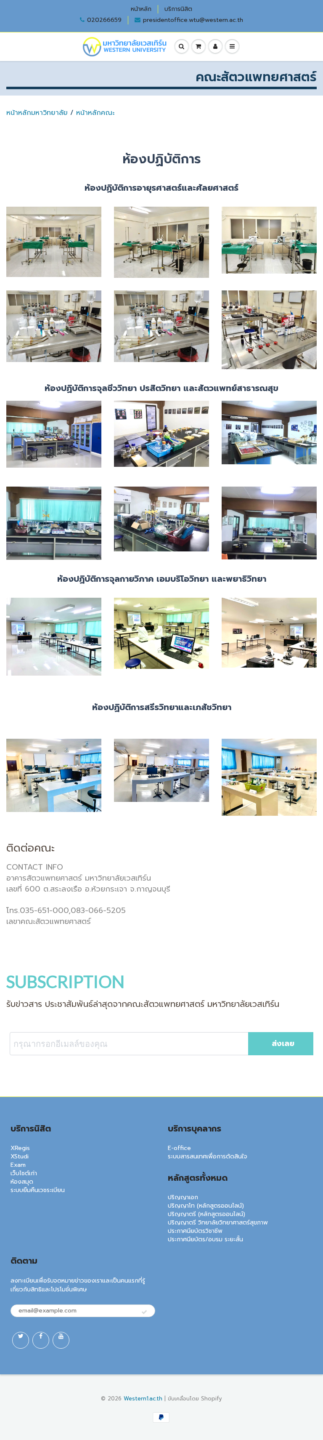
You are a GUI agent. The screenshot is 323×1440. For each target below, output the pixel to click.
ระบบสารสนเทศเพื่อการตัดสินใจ (207, 1156)
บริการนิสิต (178, 9)
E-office (179, 1148)
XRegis (20, 1148)
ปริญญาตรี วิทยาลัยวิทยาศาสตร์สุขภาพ (218, 1222)
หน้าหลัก (141, 9)
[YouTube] (61, 1340)
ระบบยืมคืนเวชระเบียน (38, 1190)
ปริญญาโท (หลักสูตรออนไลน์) (206, 1205)
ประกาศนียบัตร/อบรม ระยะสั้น (205, 1239)
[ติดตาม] (144, 1312)
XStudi (20, 1156)
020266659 (104, 20)
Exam (18, 1165)
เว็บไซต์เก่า (24, 1173)
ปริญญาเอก (183, 1197)
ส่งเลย (283, 1043)
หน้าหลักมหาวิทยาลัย (37, 113)
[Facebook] (40, 1340)
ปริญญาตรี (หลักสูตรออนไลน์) (206, 1214)
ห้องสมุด (22, 1181)
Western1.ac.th (143, 1399)
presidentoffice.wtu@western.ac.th (193, 20)
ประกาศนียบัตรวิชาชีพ (195, 1231)
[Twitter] (20, 1340)
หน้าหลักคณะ (95, 113)
